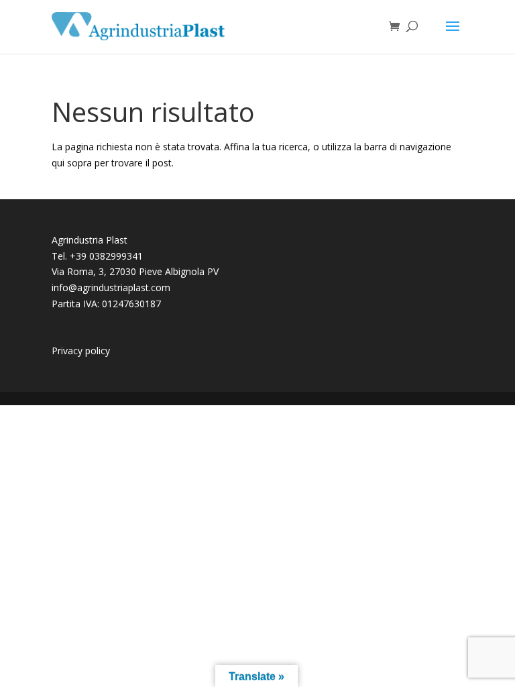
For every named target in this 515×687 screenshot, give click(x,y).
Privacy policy (81, 350)
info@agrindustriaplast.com (111, 287)
